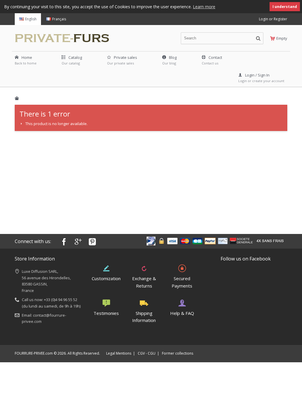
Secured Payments (182, 282)
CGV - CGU (146, 353)
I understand (285, 6)
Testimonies (106, 313)
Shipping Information (144, 316)
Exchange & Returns (144, 282)
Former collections (177, 353)
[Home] (17, 98)
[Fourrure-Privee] (63, 36)
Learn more (204, 6)
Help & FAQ (182, 313)
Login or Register (273, 18)
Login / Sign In (257, 75)
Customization (106, 278)
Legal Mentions (118, 353)
